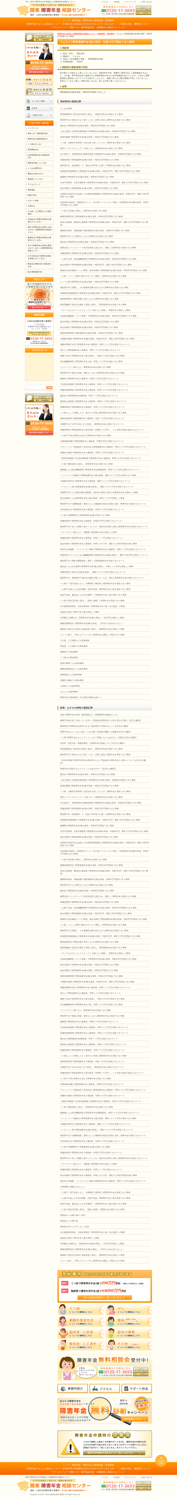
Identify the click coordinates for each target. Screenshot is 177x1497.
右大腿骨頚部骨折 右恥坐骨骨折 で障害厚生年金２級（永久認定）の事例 (92, 606)
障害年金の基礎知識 (93, 20)
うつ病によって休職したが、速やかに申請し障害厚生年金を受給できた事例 (93, 413)
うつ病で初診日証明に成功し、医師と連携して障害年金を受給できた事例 (92, 600)
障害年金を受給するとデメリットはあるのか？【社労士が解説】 (88, 769)
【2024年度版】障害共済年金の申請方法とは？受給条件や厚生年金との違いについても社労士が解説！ (103, 761)
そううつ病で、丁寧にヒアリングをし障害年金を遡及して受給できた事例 (92, 635)
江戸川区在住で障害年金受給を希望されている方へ (39, 257)
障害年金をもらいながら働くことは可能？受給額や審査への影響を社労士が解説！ (96, 732)
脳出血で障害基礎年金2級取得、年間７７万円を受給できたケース (89, 395)
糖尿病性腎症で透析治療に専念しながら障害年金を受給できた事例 (89, 299)
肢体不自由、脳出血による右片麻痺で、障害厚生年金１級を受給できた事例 (93, 595)
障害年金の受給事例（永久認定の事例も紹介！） (81, 697)
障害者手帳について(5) (37, 163)
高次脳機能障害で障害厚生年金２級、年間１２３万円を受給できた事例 (91, 361)
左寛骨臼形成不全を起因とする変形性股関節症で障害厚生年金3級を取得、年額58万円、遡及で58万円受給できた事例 (104, 195)
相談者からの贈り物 (69, 1221)
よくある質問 (66, 108)
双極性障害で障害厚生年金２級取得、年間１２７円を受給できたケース (91, 538)
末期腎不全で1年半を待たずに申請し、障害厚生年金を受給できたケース (91, 424)
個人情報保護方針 (35, 272)
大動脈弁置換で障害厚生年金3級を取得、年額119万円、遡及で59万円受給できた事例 (97, 339)
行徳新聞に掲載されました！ (73, 1187)
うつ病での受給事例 (69, 657)
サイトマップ (130, 2)
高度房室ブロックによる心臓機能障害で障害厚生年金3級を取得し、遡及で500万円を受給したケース (104, 555)
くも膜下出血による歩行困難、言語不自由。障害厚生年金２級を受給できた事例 (95, 589)
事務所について (142, 24)
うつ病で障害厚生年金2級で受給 (107, 1283)
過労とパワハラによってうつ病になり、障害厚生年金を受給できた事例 (91, 148)
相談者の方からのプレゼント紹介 (74, 1226)
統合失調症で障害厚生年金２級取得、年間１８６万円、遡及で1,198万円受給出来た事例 (98, 544)
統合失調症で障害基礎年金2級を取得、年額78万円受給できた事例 (89, 188)
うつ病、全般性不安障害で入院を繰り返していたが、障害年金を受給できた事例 (95, 143)
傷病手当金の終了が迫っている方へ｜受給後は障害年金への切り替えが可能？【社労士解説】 (101, 720)
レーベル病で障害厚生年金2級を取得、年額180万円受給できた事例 (89, 282)
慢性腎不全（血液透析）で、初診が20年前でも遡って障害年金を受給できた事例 (95, 165)
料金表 (117, 2)
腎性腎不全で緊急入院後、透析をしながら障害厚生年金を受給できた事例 (92, 373)
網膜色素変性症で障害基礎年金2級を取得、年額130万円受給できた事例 (91, 216)
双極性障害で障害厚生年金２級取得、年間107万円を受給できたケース (91, 521)
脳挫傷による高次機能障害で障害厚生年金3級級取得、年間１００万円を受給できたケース (99, 470)
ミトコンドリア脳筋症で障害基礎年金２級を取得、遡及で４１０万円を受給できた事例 (98, 475)
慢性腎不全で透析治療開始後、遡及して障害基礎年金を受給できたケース (92, 561)
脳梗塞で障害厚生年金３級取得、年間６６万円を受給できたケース (89, 378)
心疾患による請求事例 (70, 686)
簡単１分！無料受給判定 (82, 27)
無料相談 (76, 20)
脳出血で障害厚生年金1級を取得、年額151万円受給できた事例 (87, 125)
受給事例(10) (33, 150)
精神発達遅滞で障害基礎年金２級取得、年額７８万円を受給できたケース (92, 418)
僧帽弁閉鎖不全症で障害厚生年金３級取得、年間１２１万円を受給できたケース (95, 344)
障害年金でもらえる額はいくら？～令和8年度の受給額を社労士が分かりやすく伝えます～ (71, 24)
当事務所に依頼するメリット (110, 27)
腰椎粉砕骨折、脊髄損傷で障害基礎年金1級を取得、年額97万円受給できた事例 (94, 230)
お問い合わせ (146, 2)
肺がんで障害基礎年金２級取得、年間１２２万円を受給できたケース (90, 350)
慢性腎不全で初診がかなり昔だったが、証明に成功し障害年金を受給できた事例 (95, 120)
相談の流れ (32, 195)
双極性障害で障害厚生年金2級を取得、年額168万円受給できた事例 (89, 253)
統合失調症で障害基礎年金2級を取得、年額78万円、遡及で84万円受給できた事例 (96, 265)
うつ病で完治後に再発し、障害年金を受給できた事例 (83, 211)
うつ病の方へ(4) (34, 144)
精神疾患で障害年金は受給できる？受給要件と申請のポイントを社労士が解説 (94, 726)
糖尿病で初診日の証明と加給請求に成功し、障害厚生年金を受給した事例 (92, 629)
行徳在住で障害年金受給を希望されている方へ (39, 220)
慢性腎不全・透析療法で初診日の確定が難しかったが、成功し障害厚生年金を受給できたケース (102, 578)
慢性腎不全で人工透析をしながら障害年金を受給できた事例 (86, 236)
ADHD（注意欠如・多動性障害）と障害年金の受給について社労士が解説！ (93, 743)
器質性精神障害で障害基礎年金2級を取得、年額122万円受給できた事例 (91, 333)
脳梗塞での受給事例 (69, 652)
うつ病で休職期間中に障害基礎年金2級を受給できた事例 (85, 515)
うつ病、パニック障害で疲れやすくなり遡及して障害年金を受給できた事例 (93, 276)
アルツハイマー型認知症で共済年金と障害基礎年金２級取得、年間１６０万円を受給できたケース (103, 447)
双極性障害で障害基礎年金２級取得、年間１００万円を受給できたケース (92, 407)
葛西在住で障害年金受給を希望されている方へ (39, 239)
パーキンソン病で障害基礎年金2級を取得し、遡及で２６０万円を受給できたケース (96, 487)
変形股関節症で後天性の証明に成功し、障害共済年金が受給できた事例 (91, 114)
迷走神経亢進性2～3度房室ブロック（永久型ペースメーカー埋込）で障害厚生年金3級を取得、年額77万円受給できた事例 (104, 203)
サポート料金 (33, 201)
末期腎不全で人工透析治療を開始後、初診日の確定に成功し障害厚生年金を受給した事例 (99, 492)
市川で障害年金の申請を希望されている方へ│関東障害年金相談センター (40, 248)
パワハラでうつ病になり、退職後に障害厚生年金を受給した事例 (88, 532)
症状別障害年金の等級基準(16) (38, 156)
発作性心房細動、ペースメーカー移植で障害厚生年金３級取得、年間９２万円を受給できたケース (103, 549)
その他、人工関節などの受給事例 (74, 640)
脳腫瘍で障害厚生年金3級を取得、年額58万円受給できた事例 (87, 177)
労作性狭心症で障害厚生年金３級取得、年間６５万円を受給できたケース (92, 509)
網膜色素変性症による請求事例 (73, 669)
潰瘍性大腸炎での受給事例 (72, 680)
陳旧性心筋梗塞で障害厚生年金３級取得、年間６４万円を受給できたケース (93, 401)
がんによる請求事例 (69, 692)
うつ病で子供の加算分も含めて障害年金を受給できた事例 (85, 435)
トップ (66, 20)
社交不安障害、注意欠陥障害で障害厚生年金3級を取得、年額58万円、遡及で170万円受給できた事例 (104, 182)
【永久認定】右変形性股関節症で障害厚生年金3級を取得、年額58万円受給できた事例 (97, 131)
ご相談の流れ (125, 24)
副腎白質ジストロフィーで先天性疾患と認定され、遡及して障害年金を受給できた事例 (98, 247)
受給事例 (109, 20)
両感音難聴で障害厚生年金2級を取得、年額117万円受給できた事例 (89, 137)
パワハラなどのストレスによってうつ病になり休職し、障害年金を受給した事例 (95, 310)
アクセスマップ (60, 27)
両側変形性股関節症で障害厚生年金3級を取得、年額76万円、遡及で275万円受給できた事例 (100, 293)
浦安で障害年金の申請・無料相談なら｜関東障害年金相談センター (89, 715)
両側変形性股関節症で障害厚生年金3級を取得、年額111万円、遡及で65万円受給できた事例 (100, 171)
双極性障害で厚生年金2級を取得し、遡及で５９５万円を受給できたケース (92, 572)
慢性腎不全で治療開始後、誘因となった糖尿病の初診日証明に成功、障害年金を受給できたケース (103, 504)
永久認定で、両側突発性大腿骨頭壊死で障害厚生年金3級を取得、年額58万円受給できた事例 (100, 154)
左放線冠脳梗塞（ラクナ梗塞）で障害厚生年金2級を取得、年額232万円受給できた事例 (98, 316)
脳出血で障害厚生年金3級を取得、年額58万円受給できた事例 (87, 242)
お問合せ (31, 206)
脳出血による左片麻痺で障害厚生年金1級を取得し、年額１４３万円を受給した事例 (96, 566)
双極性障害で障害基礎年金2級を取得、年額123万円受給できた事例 (89, 160)
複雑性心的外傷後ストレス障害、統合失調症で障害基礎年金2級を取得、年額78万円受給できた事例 (103, 270)
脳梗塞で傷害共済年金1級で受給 (98, 1290)
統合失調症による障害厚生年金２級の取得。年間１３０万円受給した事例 (92, 498)
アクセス (105, 2)
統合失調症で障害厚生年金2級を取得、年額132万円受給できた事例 (89, 321)
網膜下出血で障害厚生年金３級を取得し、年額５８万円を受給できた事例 (92, 356)
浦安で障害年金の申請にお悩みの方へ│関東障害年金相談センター (40, 229)
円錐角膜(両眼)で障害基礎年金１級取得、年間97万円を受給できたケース (92, 441)
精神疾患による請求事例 (71, 674)
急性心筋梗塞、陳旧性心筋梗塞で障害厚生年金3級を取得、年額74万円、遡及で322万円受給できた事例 (104, 223)
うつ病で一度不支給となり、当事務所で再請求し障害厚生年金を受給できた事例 (95, 583)
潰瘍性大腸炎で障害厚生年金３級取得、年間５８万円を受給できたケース (92, 452)
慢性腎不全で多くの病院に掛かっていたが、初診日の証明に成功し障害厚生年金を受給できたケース (104, 526)
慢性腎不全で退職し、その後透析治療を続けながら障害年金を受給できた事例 (94, 287)
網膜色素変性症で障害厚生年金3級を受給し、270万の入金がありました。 (92, 623)
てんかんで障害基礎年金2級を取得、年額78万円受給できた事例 (97, 41)
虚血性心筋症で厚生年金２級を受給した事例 (79, 612)
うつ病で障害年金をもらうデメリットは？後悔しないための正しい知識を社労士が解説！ (99, 737)
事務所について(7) (35, 179)
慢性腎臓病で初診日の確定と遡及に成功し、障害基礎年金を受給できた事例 (93, 304)
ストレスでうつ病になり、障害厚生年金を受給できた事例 (85, 367)
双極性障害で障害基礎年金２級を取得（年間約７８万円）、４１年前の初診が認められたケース (102, 430)
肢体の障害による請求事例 (72, 663)
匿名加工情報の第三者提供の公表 (39, 265)
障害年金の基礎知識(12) (37, 139)
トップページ (33, 128)
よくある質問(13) (35, 168)
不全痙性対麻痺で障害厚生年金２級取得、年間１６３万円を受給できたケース (94, 384)
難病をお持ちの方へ (36, 174)
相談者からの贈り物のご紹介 (73, 1215)
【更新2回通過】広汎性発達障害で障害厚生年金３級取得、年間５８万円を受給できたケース (100, 458)
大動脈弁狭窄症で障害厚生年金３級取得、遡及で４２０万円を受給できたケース (95, 481)
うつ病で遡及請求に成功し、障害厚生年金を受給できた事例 (86, 464)
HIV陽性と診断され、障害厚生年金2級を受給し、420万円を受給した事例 (92, 618)
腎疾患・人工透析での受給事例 (73, 646)
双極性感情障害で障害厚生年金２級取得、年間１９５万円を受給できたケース (94, 390)
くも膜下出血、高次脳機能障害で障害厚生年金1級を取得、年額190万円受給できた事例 (98, 259)
